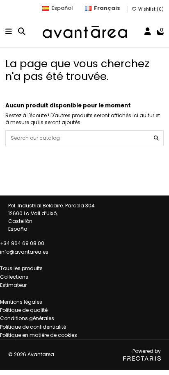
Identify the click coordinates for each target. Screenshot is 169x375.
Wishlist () (150, 9)
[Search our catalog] (156, 138)
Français (107, 8)
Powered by (146, 351)
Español (62, 8)
